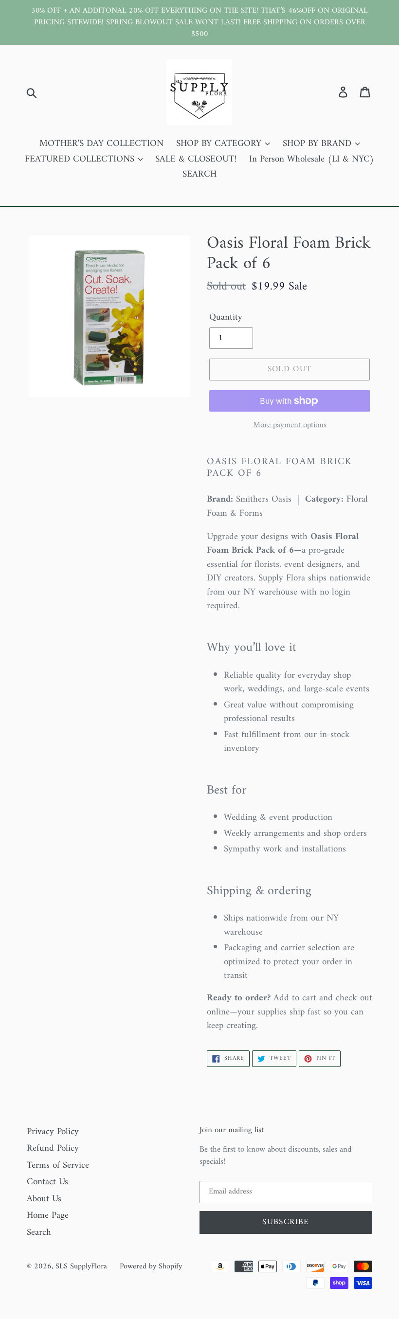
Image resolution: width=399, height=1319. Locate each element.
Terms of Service (58, 1165)
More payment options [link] (289, 425)
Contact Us (47, 1182)
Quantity (225, 318)
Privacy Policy (53, 1132)
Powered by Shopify (151, 1266)
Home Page (48, 1216)
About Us (44, 1199)
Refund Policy (53, 1148)
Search (39, 1233)
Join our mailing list (232, 1130)
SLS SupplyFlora (81, 1266)
